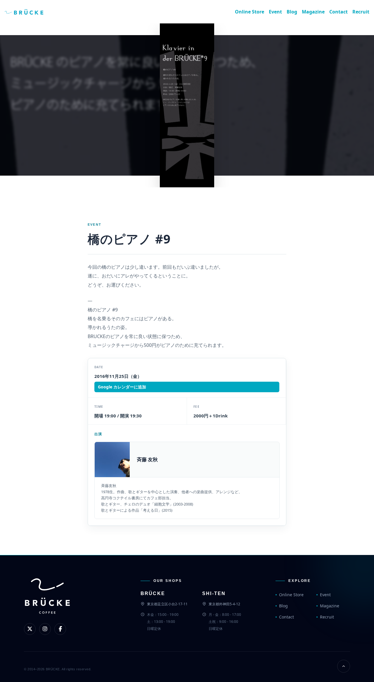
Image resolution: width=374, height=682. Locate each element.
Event (275, 11)
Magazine (313, 11)
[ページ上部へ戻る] (343, 666)
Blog (292, 11)
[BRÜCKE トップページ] (47, 606)
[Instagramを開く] (45, 629)
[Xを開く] (30, 629)
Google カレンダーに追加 (122, 387)
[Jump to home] (28, 12)
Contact (338, 11)
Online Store (249, 11)
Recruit (360, 11)
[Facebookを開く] (60, 629)
